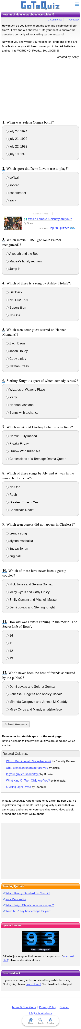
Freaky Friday (19, 443)
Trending (50, 1023)
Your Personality (16, 899)
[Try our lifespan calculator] (40, 941)
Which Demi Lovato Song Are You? (28, 761)
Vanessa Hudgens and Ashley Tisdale (36, 694)
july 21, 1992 (18, 138)
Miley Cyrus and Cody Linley (29, 592)
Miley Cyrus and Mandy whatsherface (35, 709)
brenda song (18, 533)
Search (40, 1023)
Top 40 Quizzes (59, 228)
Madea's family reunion (25, 261)
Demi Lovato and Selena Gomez (32, 686)
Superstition (17, 307)
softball (14, 177)
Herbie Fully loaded (23, 436)
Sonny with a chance (24, 412)
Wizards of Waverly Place (27, 389)
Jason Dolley (18, 351)
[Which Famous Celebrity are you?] (13, 223)
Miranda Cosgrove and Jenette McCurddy (38, 701)
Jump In (14, 268)
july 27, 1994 (18, 131)
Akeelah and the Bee (24, 253)
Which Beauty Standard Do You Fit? (28, 893)
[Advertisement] (40, 88)
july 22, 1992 (18, 146)
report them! (33, 984)
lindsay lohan (18, 548)
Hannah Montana (21, 405)
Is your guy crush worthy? (23, 774)
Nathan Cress (19, 366)
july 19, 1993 (18, 154)
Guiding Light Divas (18, 786)
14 (11, 635)
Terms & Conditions (24, 1007)
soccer (14, 185)
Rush (13, 494)
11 (11, 643)
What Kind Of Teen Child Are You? (28, 780)
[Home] (40, 5)
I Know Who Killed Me (24, 451)
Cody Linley (17, 358)
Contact (64, 1007)
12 (11, 650)
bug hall (15, 556)
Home (30, 1023)
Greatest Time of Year (24, 502)
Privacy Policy (47, 1007)
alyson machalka (21, 541)
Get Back (15, 292)
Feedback (73, 19)
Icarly (13, 397)
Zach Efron (17, 343)
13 (11, 658)
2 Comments (55, 19)
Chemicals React (21, 510)
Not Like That (18, 300)
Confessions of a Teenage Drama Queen (37, 459)
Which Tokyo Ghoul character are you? (30, 905)
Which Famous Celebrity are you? (50, 219)
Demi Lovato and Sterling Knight (32, 607)
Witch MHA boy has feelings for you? (28, 911)
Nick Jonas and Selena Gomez (31, 584)
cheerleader (17, 193)
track (12, 200)
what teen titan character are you (27, 767)
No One (14, 315)
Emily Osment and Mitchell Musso (33, 599)
